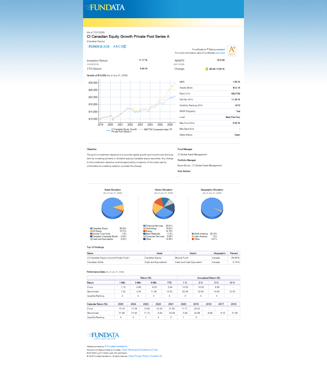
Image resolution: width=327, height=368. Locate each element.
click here (220, 52)
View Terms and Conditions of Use (139, 349)
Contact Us (156, 356)
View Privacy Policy (139, 356)
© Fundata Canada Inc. (116, 346)
